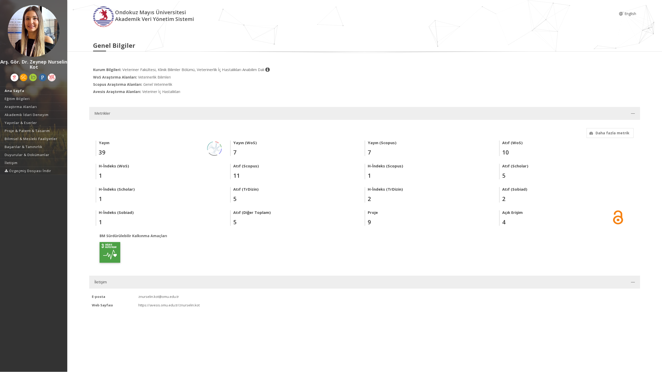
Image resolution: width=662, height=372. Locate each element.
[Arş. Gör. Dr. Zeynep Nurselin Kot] (33, 31)
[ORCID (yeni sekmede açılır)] (33, 77)
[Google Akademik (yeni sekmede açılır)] (14, 77)
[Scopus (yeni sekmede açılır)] (23, 77)
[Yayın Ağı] (215, 148)
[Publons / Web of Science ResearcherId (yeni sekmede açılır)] (43, 77)
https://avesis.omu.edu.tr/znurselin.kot (169, 305)
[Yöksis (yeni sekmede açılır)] (52, 77)
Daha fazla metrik (612, 132)
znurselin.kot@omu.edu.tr (158, 296)
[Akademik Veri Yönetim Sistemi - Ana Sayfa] (104, 16)
